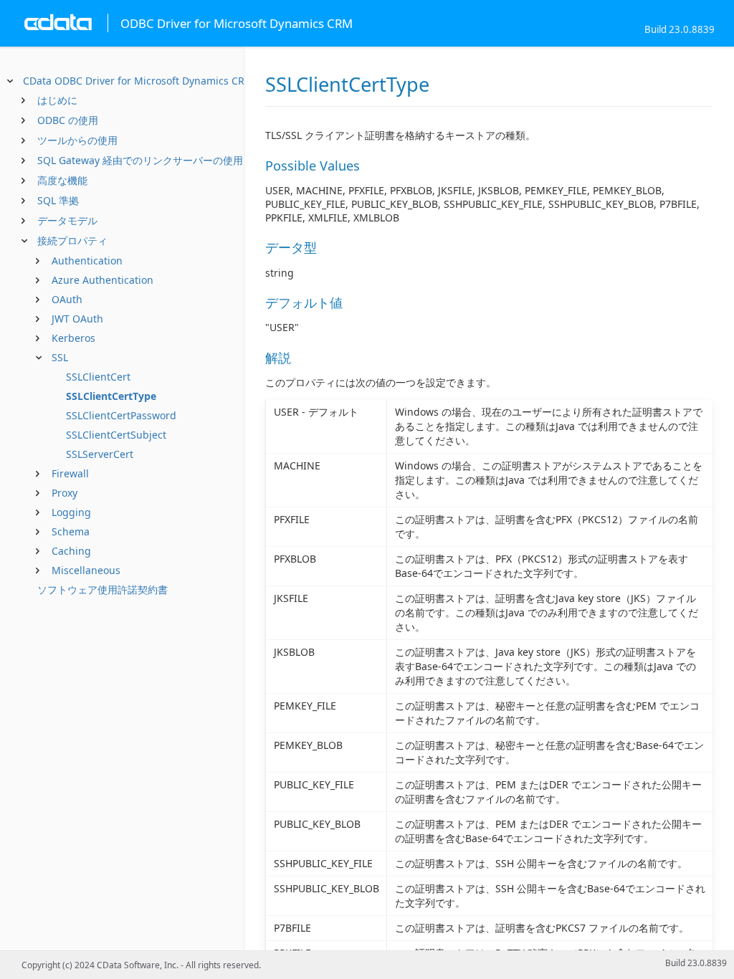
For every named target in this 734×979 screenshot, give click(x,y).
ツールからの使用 (77, 140)
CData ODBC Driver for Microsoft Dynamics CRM (138, 80)
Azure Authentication (102, 280)
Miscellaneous (86, 570)
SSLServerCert (99, 454)
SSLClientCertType (111, 396)
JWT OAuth (77, 318)
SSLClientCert (98, 376)
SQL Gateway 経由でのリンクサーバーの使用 (140, 160)
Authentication (87, 260)
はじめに (57, 100)
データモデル (67, 220)
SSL (60, 357)
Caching (71, 551)
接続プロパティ (72, 240)
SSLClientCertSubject (116, 434)
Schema (71, 531)
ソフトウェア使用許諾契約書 (102, 589)
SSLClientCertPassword (121, 415)
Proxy (64, 493)
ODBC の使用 (67, 120)
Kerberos (73, 338)
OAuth (67, 299)
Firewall (70, 473)
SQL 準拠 (58, 200)
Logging (71, 512)
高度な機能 (62, 180)
